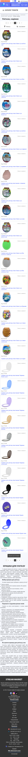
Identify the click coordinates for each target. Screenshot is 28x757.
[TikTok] (17, 693)
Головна (14, 702)
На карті (14, 748)
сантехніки (23, 672)
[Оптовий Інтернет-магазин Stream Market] (2, 5)
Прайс (14, 711)
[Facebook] (11, 693)
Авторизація (24, 1)
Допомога (14, 713)
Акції (14, 707)
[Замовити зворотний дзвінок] (22, 5)
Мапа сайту (14, 724)
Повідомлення (14, 719)
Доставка (14, 717)
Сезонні (14, 704)
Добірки (14, 709)
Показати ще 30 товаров (14, 555)
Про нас (14, 715)
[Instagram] (14, 693)
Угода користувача (14, 722)
